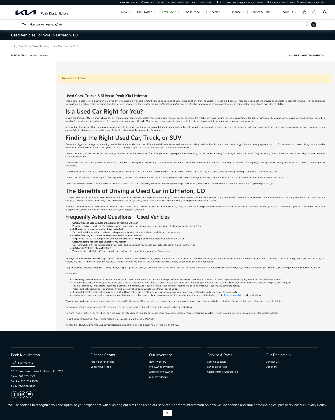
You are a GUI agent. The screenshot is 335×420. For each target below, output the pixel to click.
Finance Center (103, 355)
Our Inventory (160, 355)
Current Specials (159, 376)
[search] (325, 12)
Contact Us (25, 363)
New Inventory (157, 361)
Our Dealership (278, 355)
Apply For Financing (102, 361)
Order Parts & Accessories (222, 371)
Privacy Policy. (316, 405)
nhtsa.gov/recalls (231, 295)
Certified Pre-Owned (161, 371)
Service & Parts (219, 355)
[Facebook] (14, 394)
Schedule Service (217, 366)
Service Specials (216, 361)
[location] (217, 2)
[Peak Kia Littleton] (41, 12)
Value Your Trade (101, 366)
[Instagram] (21, 394)
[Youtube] (29, 394)
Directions (272, 366)
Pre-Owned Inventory (161, 366)
